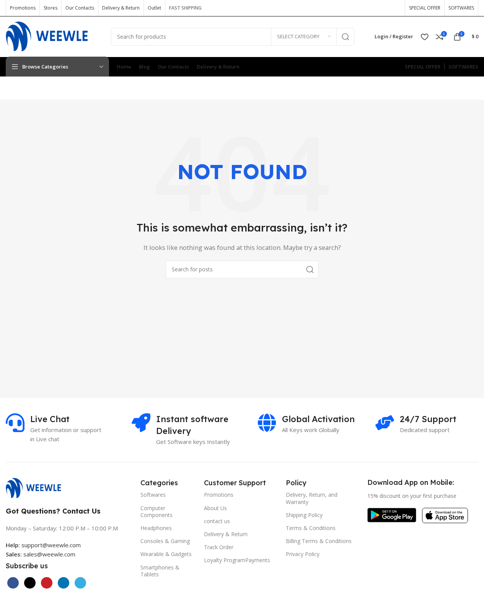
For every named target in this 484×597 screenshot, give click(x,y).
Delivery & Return (226, 534)
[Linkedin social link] (63, 583)
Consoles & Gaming (165, 541)
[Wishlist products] (424, 36)
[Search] (345, 37)
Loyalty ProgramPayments (237, 560)
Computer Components (156, 511)
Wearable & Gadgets (166, 554)
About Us (215, 508)
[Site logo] (52, 36)
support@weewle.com (43, 545)
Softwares (153, 494)
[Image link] (37, 487)
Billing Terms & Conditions (319, 541)
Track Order (218, 547)
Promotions (218, 494)
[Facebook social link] (345, 7)
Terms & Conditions (311, 528)
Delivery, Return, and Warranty (311, 498)
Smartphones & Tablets (159, 571)
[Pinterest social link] (394, 7)
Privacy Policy (302, 554)
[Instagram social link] (370, 7)
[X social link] (358, 7)
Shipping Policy (304, 515)
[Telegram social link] (80, 583)
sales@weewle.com (49, 554)
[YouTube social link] (382, 7)
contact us (217, 521)
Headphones (156, 528)
